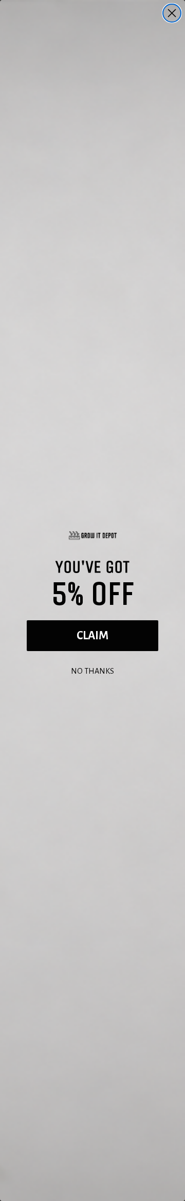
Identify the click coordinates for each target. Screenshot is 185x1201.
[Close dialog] (172, 13)
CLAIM (92, 636)
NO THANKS (92, 670)
